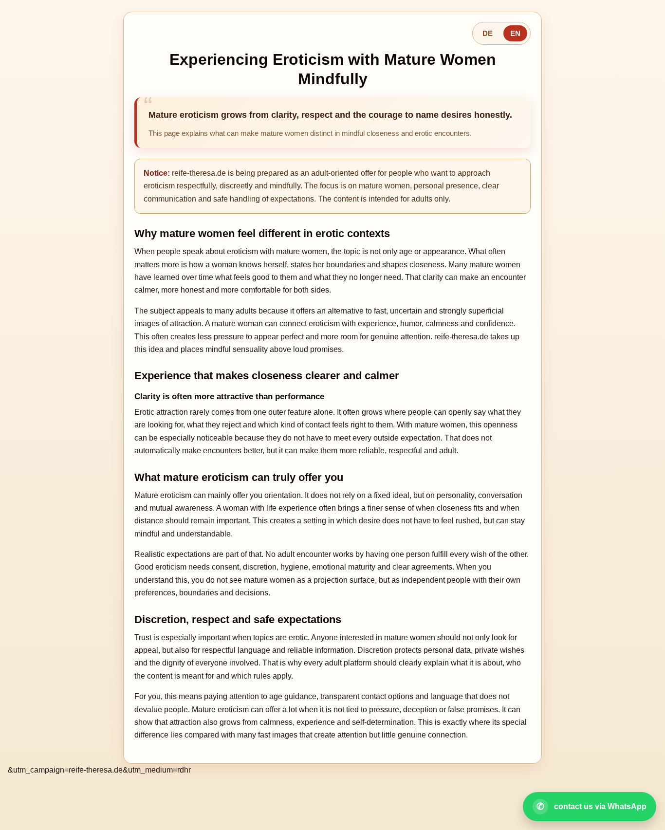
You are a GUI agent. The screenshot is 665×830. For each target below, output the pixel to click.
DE (487, 33)
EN (515, 33)
